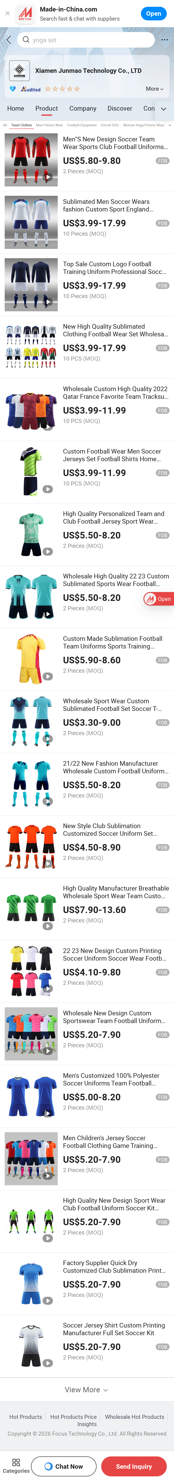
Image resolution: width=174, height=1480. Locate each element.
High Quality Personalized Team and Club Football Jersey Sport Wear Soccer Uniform (113, 521)
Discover (120, 108)
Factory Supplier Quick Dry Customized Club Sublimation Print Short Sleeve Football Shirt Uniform (112, 1270)
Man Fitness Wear (49, 125)
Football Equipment (82, 125)
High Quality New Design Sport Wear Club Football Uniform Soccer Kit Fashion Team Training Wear (114, 1208)
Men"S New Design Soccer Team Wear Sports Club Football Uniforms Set (113, 147)
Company (82, 108)
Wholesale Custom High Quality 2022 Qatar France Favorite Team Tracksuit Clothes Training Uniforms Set (115, 396)
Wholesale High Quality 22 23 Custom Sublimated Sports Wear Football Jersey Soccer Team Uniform (116, 584)
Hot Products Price (73, 1416)
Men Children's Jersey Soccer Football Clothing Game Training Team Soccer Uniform (108, 1145)
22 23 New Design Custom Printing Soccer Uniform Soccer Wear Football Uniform (115, 958)
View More (83, 1389)
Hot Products (25, 1416)
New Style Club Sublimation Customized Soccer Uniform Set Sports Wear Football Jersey (108, 833)
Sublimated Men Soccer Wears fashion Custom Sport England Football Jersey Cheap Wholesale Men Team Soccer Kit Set (110, 212)
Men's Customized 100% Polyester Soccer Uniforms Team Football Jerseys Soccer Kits (111, 1083)
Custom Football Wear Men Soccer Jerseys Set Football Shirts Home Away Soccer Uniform (112, 459)
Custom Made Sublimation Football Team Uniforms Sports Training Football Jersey (112, 646)
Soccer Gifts (110, 125)
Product (46, 108)
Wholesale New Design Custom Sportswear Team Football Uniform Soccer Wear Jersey (112, 1021)
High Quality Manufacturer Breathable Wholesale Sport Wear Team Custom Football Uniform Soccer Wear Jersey (116, 896)
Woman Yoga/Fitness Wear (143, 125)
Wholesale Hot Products (134, 1416)
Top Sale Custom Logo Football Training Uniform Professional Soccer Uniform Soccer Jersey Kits (115, 271)
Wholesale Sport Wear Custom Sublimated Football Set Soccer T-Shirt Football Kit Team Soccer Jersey (115, 708)
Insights (87, 1424)
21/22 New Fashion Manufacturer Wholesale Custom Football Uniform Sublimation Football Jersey (113, 771)
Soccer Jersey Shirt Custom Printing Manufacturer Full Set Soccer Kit (114, 1329)
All (5, 125)
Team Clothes (21, 125)
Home (15, 108)
